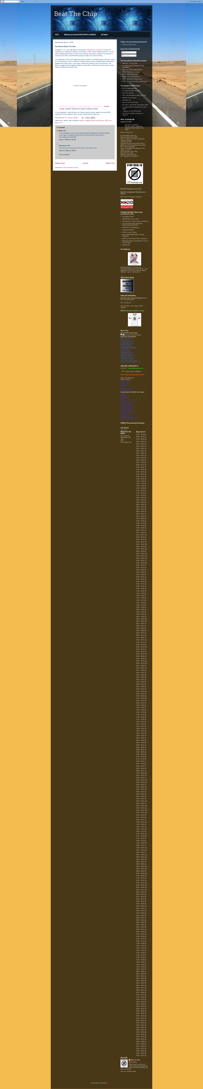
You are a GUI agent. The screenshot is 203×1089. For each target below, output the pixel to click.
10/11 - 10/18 (140, 850)
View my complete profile (128, 1071)
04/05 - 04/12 (140, 910)
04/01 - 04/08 (140, 558)
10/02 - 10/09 (140, 616)
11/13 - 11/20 (140, 602)
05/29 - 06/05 (140, 656)
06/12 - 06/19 (140, 651)
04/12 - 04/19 (140, 908)
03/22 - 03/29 (140, 915)
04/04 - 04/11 (140, 791)
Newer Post (60, 163)
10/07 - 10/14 (140, 502)
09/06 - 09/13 (140, 861)
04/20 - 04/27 (140, 1025)
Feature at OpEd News (129, 44)
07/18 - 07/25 (140, 756)
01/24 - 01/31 (140, 815)
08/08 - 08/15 (140, 749)
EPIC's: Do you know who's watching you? (135, 81)
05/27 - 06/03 (140, 539)
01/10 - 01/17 (140, 820)
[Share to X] (90, 118)
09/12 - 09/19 (140, 742)
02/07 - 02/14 (140, 810)
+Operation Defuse (128, 230)
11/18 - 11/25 (140, 493)
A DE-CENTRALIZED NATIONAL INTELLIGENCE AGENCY (132, 224)
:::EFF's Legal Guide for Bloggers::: (131, 371)
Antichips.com (126, 100)
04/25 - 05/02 (140, 784)
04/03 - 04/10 (140, 675)
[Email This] (86, 118)
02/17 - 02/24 (140, 462)
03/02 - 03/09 (140, 1041)
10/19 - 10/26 (140, 964)
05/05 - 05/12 (140, 437)
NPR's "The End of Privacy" (130, 72)
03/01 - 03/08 (140, 922)
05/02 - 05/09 (140, 782)
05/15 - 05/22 (140, 661)
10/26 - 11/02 (140, 962)
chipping (87, 120)
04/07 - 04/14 (140, 446)
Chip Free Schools (128, 93)
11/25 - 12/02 (140, 490)
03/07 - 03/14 (140, 801)
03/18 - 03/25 (140, 563)
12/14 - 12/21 (140, 948)
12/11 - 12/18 (140, 593)
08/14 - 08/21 (140, 633)
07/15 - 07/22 (140, 523)
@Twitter (104, 35)
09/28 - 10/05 (140, 971)
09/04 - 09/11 (140, 626)
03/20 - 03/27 (140, 679)
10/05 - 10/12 (140, 969)
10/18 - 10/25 (140, 848)
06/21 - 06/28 (140, 887)
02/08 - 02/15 (140, 929)
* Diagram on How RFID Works (131, 111)
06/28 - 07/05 (140, 885)
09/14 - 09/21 (140, 976)
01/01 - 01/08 (140, 588)
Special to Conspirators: (128, 336)
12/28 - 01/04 (140, 943)
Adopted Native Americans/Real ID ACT (133, 143)
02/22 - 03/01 (140, 925)
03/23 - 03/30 (140, 1034)
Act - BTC (144, 269)
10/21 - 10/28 (140, 497)
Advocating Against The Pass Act (131, 267)
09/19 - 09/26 (140, 740)
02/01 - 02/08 (140, 932)
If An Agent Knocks (128, 216)
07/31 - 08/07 (140, 637)
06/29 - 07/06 (140, 1002)
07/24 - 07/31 (140, 640)
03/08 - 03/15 (140, 920)
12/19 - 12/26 (140, 710)
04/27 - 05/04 (140, 1023)
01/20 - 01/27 (140, 472)
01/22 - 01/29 (140, 581)
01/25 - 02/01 (140, 934)
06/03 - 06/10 (140, 537)
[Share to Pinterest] (94, 118)
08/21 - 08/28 (140, 630)
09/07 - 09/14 (140, 978)
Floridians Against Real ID (128, 154)
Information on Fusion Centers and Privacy (135, 221)
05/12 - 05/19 (140, 434)
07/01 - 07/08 (140, 528)
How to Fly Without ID (127, 378)
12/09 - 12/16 (140, 486)
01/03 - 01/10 (140, 822)
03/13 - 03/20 (140, 682)
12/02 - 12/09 (140, 488)
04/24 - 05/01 (140, 668)
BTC (57, 35)
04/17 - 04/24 (140, 670)
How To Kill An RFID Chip (130, 102)
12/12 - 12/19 (140, 712)
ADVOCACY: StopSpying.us (131, 227)
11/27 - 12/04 (140, 598)
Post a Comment (64, 154)
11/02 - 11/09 (140, 960)
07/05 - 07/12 (140, 882)
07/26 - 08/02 (140, 876)
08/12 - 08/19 (140, 516)
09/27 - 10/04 (140, 854)
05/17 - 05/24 (140, 897)
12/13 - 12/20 (140, 829)
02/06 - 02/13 (140, 693)
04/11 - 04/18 (140, 789)
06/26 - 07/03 (140, 647)
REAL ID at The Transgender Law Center (133, 145)
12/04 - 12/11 (140, 595)
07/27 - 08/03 (140, 992)
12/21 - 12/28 (140, 946)
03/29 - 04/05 (140, 913)
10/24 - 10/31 (140, 728)
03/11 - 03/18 (140, 565)
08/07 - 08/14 (140, 635)
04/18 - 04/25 (140, 787)
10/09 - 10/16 (140, 614)
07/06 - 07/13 (140, 999)
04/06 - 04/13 (140, 1030)
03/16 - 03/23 (140, 1037)
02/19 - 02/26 (140, 572)
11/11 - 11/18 (140, 495)
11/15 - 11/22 (140, 838)
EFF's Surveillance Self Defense (132, 69)
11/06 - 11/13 (140, 605)
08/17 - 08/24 (140, 985)
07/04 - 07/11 (140, 761)
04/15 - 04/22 (140, 553)
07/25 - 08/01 (140, 754)
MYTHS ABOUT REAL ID (128, 135)
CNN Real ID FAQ (126, 142)
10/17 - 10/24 (140, 731)
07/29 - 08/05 (140, 518)
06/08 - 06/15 (140, 1009)
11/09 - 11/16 (140, 957)
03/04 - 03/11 (140, 567)
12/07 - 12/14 (140, 950)
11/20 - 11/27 (140, 600)
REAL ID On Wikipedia (127, 147)
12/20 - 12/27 (140, 826)
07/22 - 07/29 (140, 521)
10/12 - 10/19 (140, 967)
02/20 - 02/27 (140, 689)
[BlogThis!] (88, 118)
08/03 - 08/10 (140, 990)
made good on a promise (94, 50)
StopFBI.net (126, 245)
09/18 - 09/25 (140, 621)
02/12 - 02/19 (140, 574)
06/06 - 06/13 (140, 770)
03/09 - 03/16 (140, 1039)
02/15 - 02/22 (140, 927)
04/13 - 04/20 (140, 1027)
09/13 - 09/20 (140, 859)
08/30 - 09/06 (140, 864)
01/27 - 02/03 (140, 469)
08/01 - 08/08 (140, 752)
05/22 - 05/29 (140, 658)
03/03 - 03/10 (140, 458)
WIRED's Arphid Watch (129, 98)
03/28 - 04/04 (140, 794)
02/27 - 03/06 (140, 686)
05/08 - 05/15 (140, 663)
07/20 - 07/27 (140, 995)
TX (61, 123)
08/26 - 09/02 (140, 511)
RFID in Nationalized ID (129, 88)
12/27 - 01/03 (140, 824)
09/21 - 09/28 (140, 974)
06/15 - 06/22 (140, 1006)
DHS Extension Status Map (129, 151)
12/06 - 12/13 (140, 831)
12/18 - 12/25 (140, 591)
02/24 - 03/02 (140, 1044)
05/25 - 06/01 (140, 1013)
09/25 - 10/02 (140, 619)
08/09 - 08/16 (140, 871)
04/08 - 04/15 (140, 556)
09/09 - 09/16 (140, 509)
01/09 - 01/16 (140, 703)
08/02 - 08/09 (140, 873)
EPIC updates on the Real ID (129, 156)
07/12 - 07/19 (140, 880)
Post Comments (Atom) (71, 167)
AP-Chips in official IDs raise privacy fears (135, 105)
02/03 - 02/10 (140, 467)
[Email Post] (82, 117)
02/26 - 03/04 (140, 570)
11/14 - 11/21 (140, 721)
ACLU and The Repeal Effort (134, 298)
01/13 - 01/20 (140, 474)
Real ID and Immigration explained (131, 197)
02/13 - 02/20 (140, 691)
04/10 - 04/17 (140, 672)
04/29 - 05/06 (140, 549)
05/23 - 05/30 (140, 775)
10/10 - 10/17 (140, 733)
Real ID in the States (127, 153)
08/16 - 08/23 (140, 869)
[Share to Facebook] (92, 118)
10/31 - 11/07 (140, 726)
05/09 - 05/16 (140, 780)
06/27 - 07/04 (140, 763)
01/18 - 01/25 (140, 936)
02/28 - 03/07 (140, 803)
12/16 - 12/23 (140, 483)
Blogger (109, 1083)
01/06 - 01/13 (140, 476)
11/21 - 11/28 (140, 719)
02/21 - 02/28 (140, 805)
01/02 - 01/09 (140, 705)
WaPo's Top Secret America (130, 76)
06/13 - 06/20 (140, 768)
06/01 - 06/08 (140, 1011)
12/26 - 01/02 (140, 707)
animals (81, 120)
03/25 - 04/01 (140, 560)
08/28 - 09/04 (140, 628)
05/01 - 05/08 (140, 665)
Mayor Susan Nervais (97, 120)
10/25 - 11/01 (140, 845)
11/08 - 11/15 (140, 841)
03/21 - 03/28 (140, 796)
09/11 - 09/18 (140, 623)
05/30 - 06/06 (140, 773)
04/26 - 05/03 (140, 904)
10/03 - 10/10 (140, 735)
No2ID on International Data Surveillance (134, 238)
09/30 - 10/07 (140, 504)
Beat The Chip (75, 14)
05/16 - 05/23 (140, 777)
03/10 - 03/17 (140, 455)
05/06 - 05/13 (140, 546)
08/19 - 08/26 (140, 514)
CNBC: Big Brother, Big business (132, 79)
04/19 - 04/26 (140, 906)
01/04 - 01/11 (140, 941)
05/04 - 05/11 (140, 1020)
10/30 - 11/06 (140, 607)
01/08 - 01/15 (140, 586)
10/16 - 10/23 (140, 612)
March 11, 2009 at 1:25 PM (67, 150)
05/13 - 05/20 (140, 544)
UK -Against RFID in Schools (131, 91)
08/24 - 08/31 (140, 983)
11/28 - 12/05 (140, 717)
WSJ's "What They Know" (130, 74)
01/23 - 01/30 (140, 698)
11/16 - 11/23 (140, 955)
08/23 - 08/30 (140, 866)
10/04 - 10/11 (140, 852)
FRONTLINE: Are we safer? (130, 219)
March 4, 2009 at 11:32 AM (67, 139)
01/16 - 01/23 (140, 700)
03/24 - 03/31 (140, 451)
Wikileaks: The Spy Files (130, 63)
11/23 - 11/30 (140, 953)
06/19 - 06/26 (140, 649)
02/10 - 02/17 (140, 465)
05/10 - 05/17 (140, 899)
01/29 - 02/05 (140, 579)
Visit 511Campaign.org (126, 441)
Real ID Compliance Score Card (131, 189)
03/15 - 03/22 (140, 918)
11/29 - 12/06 (140, 833)
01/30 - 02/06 (140, 696)
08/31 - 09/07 (140, 981)
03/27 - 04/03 (140, 677)
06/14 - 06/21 (140, 890)
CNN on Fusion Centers (129, 232)
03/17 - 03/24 (140, 453)
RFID (106, 120)
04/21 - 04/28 (140, 441)
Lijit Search (124, 430)
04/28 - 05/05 (140, 439)
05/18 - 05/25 (140, 1016)
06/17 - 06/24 (140, 532)
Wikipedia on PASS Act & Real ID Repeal (133, 270)
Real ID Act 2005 (132, 137)
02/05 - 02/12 (140, 577)
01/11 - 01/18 (140, 938)
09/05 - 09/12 (140, 745)
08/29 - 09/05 (140, 747)
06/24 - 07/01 (140, 530)
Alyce (60, 130)
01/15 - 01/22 (140, 584)
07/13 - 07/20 (140, 997)
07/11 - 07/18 (140, 759)
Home (85, 163)
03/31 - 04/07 (140, 448)
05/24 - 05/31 (140, 894)
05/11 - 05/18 (140, 1018)
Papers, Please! (125, 379)
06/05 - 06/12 (140, 654)
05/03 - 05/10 (140, 901)
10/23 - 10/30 (140, 609)
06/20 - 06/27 (140, 766)
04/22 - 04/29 (140, 551)
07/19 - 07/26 (140, 878)
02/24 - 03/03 (140, 460)
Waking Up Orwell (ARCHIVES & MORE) (80, 35)
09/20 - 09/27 (140, 857)
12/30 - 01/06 (140, 479)
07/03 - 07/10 (140, 644)
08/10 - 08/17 (140, 988)
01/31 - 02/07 (140, 812)
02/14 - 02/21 (140, 808)
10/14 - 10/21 (140, 500)
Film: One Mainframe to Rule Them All (134, 95)
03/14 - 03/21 (140, 798)
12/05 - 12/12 (140, 714)
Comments (126, 55)
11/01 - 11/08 (140, 843)
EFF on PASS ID (126, 303)
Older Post (110, 163)
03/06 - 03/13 (140, 684)
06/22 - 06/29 (140, 1004)
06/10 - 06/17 (140, 535)
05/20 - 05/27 (140, 542)
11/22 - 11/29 (140, 836)
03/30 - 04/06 (140, 1032)
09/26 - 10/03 (140, 738)
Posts (125, 52)
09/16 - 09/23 (140, 507)
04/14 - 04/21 (140, 444)
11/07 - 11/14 (140, 724)
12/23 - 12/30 (140, 481)
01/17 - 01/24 (140, 817)
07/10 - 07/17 (140, 642)
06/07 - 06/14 (140, 892)
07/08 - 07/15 (140, 525)
